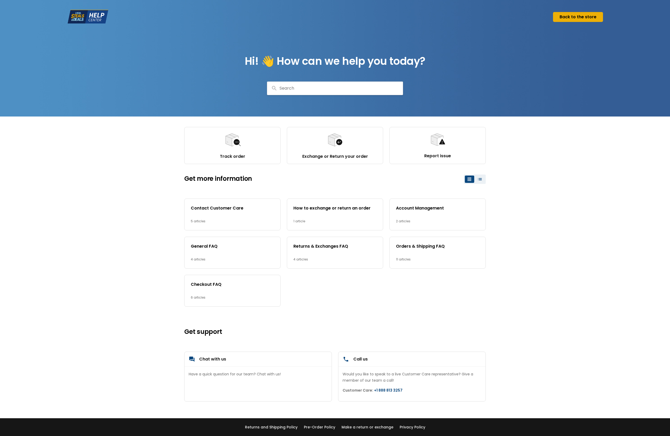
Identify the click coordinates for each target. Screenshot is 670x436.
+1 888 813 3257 (388, 390)
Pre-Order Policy (319, 427)
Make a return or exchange (367, 427)
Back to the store (578, 17)
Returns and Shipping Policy (271, 427)
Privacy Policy (412, 427)
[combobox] (335, 88)
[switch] (475, 179)
